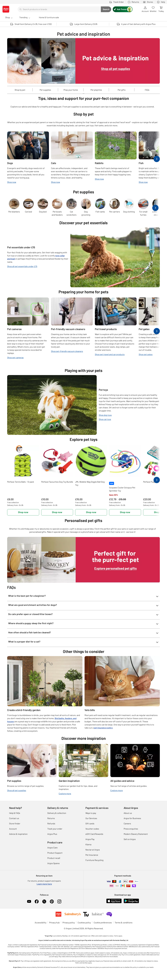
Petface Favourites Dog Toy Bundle (57, 482)
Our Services (91, 818)
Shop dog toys (105, 415)
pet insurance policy (103, 727)
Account (13, 828)
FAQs (147, 90)
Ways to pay (90, 813)
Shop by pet (20, 90)
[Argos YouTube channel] (29, 901)
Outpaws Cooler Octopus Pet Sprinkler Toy (122, 489)
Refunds (51, 823)
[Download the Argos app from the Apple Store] (114, 900)
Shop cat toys (105, 419)
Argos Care (52, 847)
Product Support (54, 853)
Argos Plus (52, 834)
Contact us (14, 818)
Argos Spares (53, 863)
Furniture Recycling (94, 860)
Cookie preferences (103, 922)
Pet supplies (45, 90)
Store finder (14, 823)
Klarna (88, 844)
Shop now (23, 512)
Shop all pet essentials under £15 (22, 266)
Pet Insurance (91, 855)
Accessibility (40, 922)
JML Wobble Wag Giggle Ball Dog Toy (90, 483)
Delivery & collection (56, 813)
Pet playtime (96, 90)
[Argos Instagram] (59, 901)
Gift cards (89, 823)
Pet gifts (122, 90)
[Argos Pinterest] (52, 901)
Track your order (54, 828)
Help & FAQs (14, 813)
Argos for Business (132, 818)
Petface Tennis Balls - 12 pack (20, 482)
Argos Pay (89, 839)
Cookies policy (84, 922)
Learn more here (44, 884)
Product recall (53, 858)
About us (128, 813)
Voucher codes (92, 828)
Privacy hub (54, 922)
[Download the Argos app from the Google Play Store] (131, 900)
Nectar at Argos (92, 849)
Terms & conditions (123, 922)
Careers (127, 823)
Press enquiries (131, 828)
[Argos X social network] (44, 901)
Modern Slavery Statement (136, 834)
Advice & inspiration (18, 834)
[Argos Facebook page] (37, 901)
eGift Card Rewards (94, 834)
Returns (51, 818)
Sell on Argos (130, 839)
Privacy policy (68, 922)
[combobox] (59, 9)
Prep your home (71, 90)
